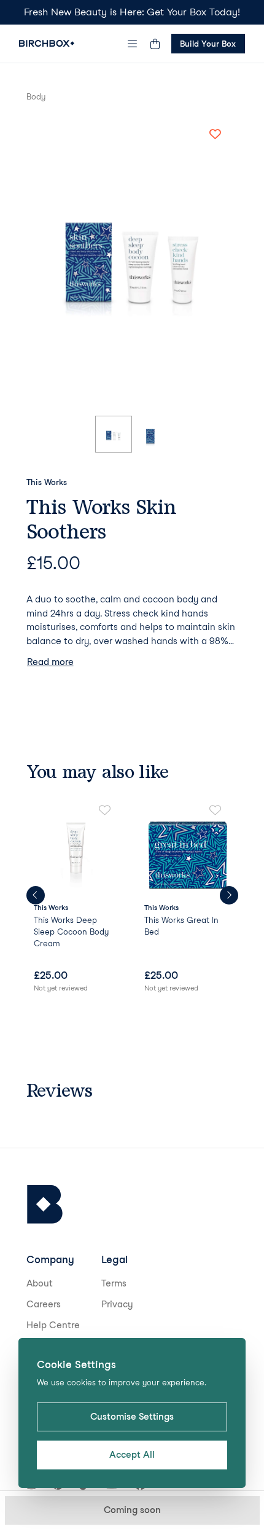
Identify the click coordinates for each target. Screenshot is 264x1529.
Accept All (132, 1454)
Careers (43, 1304)
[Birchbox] (44, 1204)
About (39, 1283)
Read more (50, 661)
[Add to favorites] (215, 134)
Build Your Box (208, 44)
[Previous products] (35, 895)
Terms (113, 1283)
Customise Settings (132, 1416)
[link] (77, 900)
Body (35, 96)
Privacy (117, 1304)
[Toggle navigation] (132, 44)
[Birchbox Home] (46, 43)
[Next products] (229, 895)
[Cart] (155, 44)
